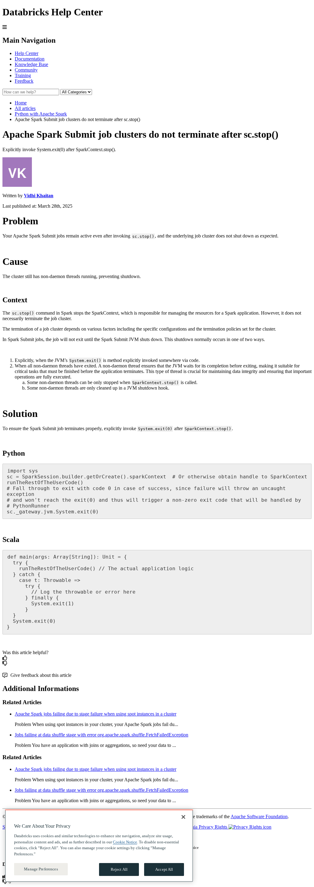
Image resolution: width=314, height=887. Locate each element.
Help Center (26, 53)
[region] (99, 846)
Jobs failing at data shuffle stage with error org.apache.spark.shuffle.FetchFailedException (101, 734)
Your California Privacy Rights (197, 827)
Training (23, 75)
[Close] (183, 817)
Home (21, 102)
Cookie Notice (125, 842)
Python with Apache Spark (41, 113)
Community (26, 70)
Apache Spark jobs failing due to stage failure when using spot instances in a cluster (95, 713)
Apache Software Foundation (259, 816)
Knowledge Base (31, 64)
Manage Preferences (41, 869)
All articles (25, 108)
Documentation (29, 58)
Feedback (24, 81)
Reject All (119, 869)
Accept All (164, 869)
